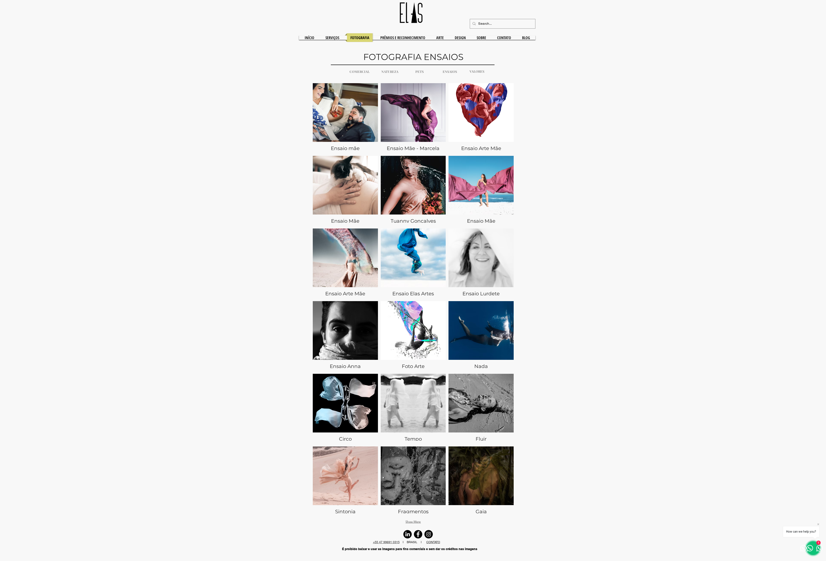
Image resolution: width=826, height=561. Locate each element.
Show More (413, 522)
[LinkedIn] (407, 534)
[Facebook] (418, 534)
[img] (481, 118)
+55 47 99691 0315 (386, 542)
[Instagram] (428, 534)
